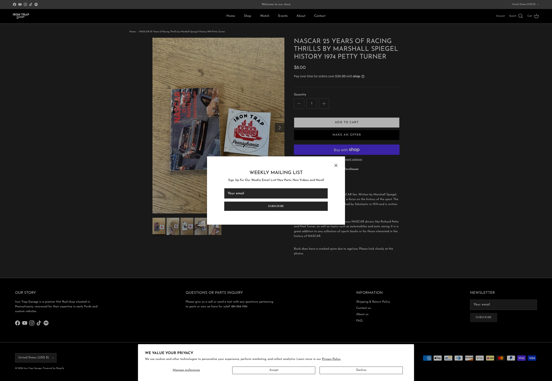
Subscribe (276, 206)
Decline (361, 370)
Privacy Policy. (331, 359)
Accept (273, 370)
